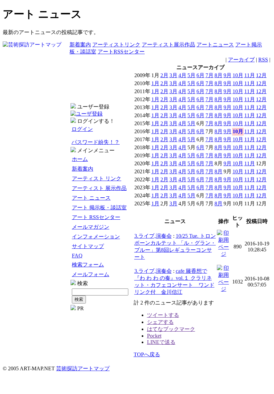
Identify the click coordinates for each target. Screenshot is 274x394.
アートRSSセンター (121, 51)
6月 (200, 75)
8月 (219, 75)
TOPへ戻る (147, 354)
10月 (238, 75)
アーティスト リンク (96, 178)
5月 (191, 75)
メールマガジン (90, 227)
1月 (155, 83)
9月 (228, 75)
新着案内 (80, 44)
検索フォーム (88, 264)
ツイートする (163, 315)
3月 (173, 75)
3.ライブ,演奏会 (153, 236)
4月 (182, 75)
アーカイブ (241, 59)
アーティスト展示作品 (168, 44)
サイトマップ (88, 246)
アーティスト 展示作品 (99, 188)
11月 (249, 75)
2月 (164, 75)
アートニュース (215, 44)
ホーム (80, 159)
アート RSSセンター (96, 217)
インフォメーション (96, 236)
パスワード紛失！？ (96, 142)
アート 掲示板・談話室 (99, 207)
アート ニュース (91, 198)
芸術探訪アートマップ (83, 368)
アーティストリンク (116, 44)
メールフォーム (90, 274)
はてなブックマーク (171, 329)
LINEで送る (161, 342)
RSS (263, 59)
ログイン (82, 129)
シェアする (160, 322)
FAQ (77, 255)
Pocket (154, 336)
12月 (261, 75)
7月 (210, 75)
